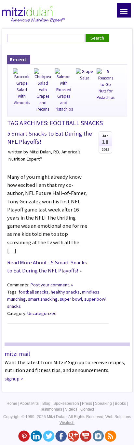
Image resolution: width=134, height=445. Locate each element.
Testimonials (51, 409)
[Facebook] (61, 436)
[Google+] (73, 436)
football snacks (33, 292)
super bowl (71, 299)
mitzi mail (17, 353)
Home (12, 403)
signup (12, 378)
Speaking (103, 403)
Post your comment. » (51, 285)
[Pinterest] (24, 436)
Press (87, 403)
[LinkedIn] (36, 436)
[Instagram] (98, 436)
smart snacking (43, 299)
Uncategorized (42, 313)
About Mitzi (29, 403)
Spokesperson (66, 403)
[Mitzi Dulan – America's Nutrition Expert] (33, 13)
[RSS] (110, 436)
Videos (71, 409)
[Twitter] (48, 436)
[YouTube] (85, 436)
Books (120, 403)
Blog (46, 403)
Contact (87, 409)
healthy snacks (65, 292)
